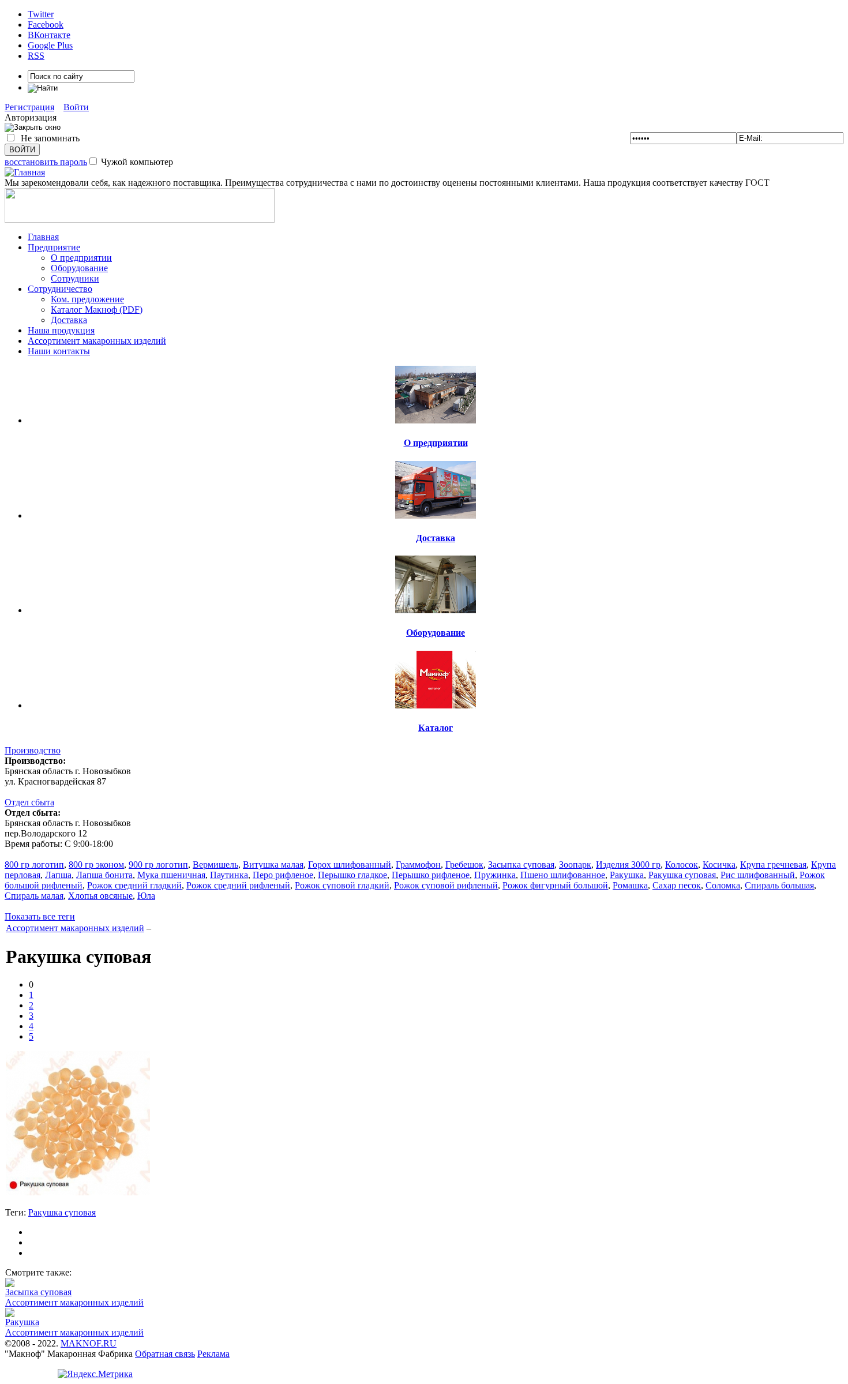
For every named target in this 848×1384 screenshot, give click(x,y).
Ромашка (630, 885)
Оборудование (79, 268)
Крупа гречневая (773, 864)
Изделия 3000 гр (628, 864)
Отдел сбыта (29, 802)
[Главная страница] (25, 172)
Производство (33, 750)
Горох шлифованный (349, 864)
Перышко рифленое (431, 875)
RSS (36, 56)
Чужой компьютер (136, 162)
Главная (43, 237)
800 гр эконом (96, 864)
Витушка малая (273, 864)
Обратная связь (165, 1354)
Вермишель (215, 864)
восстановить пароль (46, 162)
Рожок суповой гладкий (342, 885)
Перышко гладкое (352, 875)
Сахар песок (676, 885)
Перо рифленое (283, 875)
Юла (146, 896)
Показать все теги (40, 916)
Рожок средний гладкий (134, 885)
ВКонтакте (49, 35)
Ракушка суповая (682, 875)
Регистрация (29, 107)
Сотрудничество (60, 289)
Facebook (45, 24)
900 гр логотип (158, 864)
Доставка (69, 320)
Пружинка (495, 875)
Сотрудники (75, 278)
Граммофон (418, 864)
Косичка (719, 864)
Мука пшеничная (171, 875)
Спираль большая (779, 885)
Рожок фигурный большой (555, 885)
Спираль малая (34, 896)
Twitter (41, 14)
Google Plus (50, 45)
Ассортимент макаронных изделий (97, 341)
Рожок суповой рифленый (446, 885)
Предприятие (54, 247)
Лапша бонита (104, 875)
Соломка (723, 885)
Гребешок (464, 864)
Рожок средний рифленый (238, 885)
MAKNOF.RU (89, 1343)
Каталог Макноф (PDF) (96, 309)
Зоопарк (575, 864)
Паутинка (229, 875)
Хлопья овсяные (100, 896)
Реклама (213, 1354)
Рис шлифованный (758, 875)
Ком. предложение (87, 299)
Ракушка (627, 875)
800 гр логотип (34, 864)
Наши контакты (59, 351)
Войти (76, 107)
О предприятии (81, 257)
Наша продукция (61, 330)
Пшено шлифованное (562, 875)
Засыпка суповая (521, 864)
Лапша (58, 875)
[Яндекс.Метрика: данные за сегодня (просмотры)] (95, 1374)
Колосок (681, 864)
